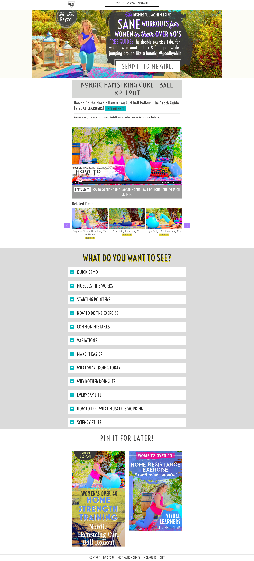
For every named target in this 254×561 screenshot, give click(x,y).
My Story (131, 3)
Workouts (143, 3)
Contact (120, 3)
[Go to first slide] (187, 225)
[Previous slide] (67, 225)
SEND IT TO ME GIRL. (148, 66)
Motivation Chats (129, 558)
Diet (162, 558)
